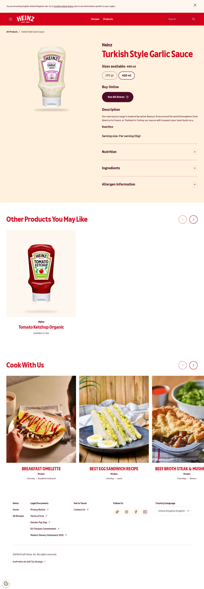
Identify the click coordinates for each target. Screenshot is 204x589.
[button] (10, 19)
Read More (107, 126)
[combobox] (179, 19)
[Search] (193, 19)
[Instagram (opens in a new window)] (126, 512)
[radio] (109, 76)
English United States (64, 6)
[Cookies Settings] (6, 583)
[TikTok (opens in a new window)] (117, 512)
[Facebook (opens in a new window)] (136, 512)
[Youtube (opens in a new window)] (145, 512)
